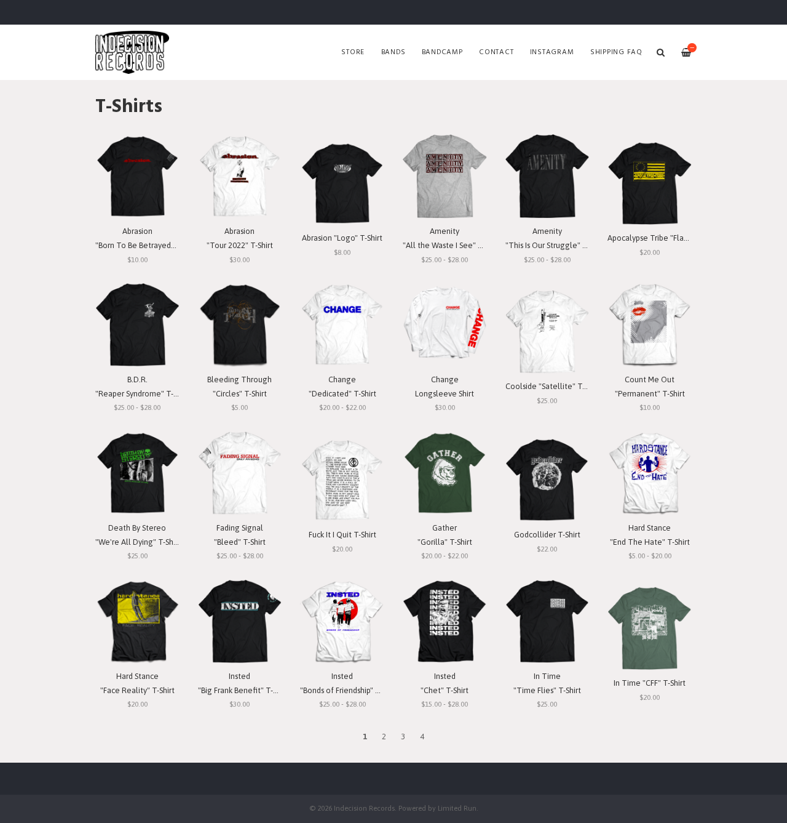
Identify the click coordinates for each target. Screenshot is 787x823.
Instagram (552, 52)
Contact (496, 52)
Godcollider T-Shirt (547, 534)
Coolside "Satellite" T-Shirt (552, 386)
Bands (393, 52)
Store (353, 52)
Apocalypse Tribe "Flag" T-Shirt (661, 238)
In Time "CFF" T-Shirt (650, 683)
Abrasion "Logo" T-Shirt (342, 238)
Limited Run (457, 808)
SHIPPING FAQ (616, 52)
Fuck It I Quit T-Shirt (342, 534)
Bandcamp (442, 52)
